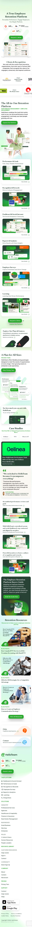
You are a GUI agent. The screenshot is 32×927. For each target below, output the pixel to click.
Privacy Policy (5, 913)
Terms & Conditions (16, 913)
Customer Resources (9, 850)
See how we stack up (8, 337)
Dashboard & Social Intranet (12, 781)
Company (4, 868)
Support (4, 888)
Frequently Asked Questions (10, 731)
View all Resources (16, 716)
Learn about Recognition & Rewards (12, 556)
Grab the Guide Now (11, 597)
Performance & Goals (10, 784)
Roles (3, 834)
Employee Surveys (9, 789)
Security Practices (15, 916)
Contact (3, 858)
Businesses (5, 822)
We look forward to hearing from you (12, 742)
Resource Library (7, 846)
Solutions (5, 801)
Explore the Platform (9, 122)
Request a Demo (15, 320)
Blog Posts (5, 648)
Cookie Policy (5, 916)
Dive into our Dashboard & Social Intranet (13, 532)
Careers (3, 875)
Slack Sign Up (5, 865)
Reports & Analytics (9, 792)
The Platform (6, 777)
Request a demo (16, 37)
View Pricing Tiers (8, 370)
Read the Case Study (7, 464)
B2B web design (4, 921)
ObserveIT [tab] (25, 436)
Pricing (3, 881)
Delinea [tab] (5, 436)
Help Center (5, 853)
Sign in (3, 855)
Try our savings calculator (9, 412)
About (3, 872)
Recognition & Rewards (10, 786)
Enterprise (4, 831)
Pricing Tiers (5, 884)
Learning (6, 795)
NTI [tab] (15, 436)
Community (5, 862)
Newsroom (4, 877)
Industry (4, 805)
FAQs (3, 897)
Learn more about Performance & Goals (12, 505)
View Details (24, 181)
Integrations (7, 798)
